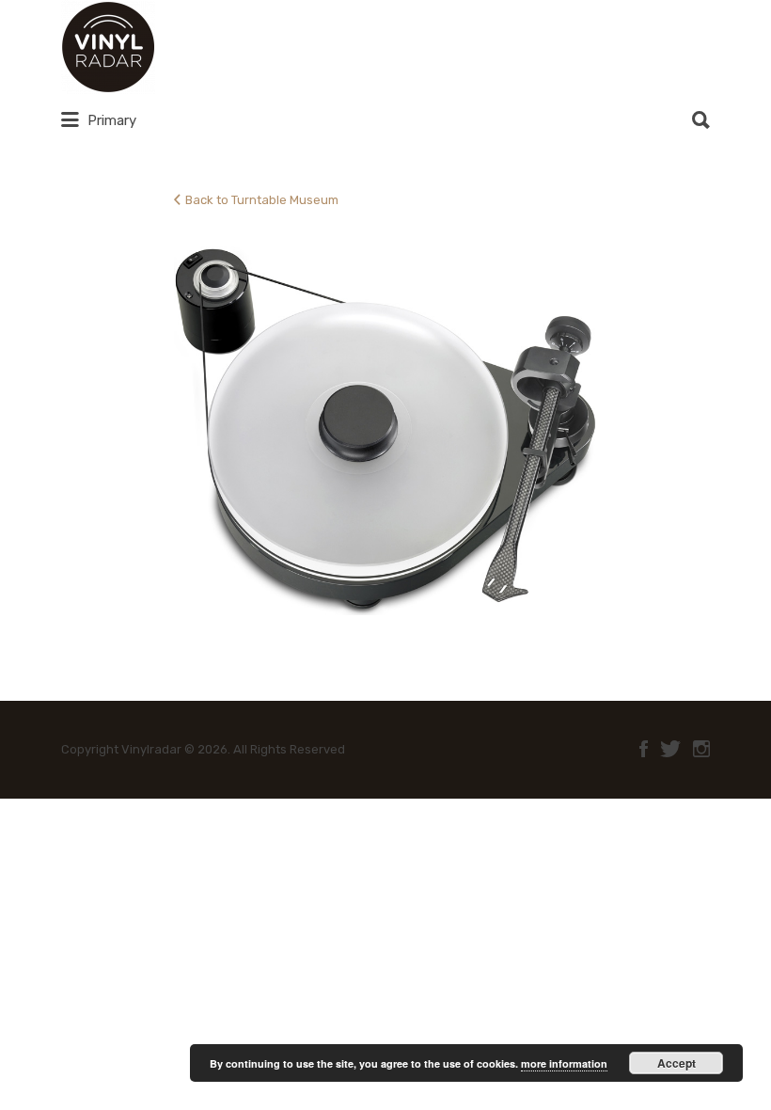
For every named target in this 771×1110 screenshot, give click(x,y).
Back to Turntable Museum (261, 200)
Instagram (701, 748)
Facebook (643, 748)
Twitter (670, 748)
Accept (676, 1062)
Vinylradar (222, 47)
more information (564, 1063)
